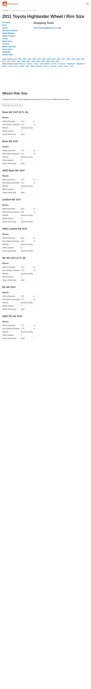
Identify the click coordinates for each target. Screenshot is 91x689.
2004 (43, 61)
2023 (34, 59)
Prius (28, 66)
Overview (6, 23)
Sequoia (39, 66)
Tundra (60, 66)
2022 (39, 59)
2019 (53, 59)
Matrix (22, 66)
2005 (38, 61)
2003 (48, 61)
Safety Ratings (8, 33)
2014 (78, 59)
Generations (7, 49)
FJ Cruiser (62, 64)
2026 (19, 59)
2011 (9, 61)
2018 (58, 59)
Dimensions (7, 41)
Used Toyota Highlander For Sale (47, 28)
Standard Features (10, 31)
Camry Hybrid (45, 64)
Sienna (46, 66)
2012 (4, 61)
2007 (28, 61)
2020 (49, 59)
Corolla (54, 64)
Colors (5, 39)
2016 (68, 59)
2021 (44, 59)
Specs (5, 28)
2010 (13, 61)
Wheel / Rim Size (9, 47)
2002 (52, 61)
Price (4, 25)
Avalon (29, 64)
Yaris (72, 66)
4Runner (22, 64)
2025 (24, 59)
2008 (23, 61)
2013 (83, 59)
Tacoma (53, 66)
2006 (33, 61)
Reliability (6, 52)
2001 (57, 61)
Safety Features (8, 36)
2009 (18, 61)
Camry (36, 64)
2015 (73, 59)
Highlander (71, 64)
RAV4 (33, 66)
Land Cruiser (13, 66)
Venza (66, 66)
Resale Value (7, 55)
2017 (63, 59)
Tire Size (5, 44)
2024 (29, 59)
